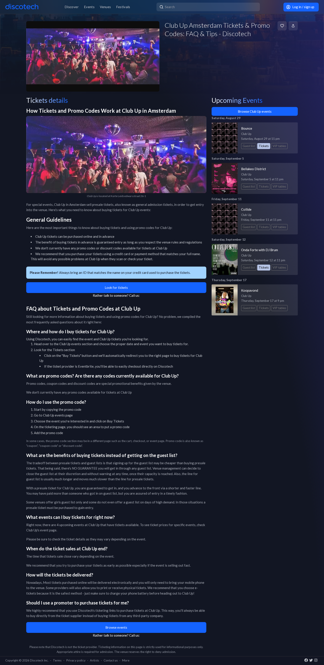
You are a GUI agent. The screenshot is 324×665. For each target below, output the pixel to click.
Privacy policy (76, 660)
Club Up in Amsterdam (70, 204)
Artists (94, 660)
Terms (57, 660)
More (125, 660)
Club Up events (70, 344)
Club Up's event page (41, 530)
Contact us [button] (111, 660)
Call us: (134, 295)
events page (64, 415)
